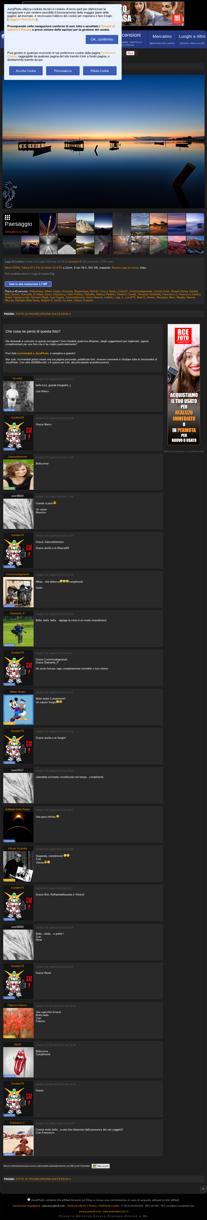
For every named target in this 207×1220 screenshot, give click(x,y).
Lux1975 (130, 297)
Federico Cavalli (126, 294)
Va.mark (67, 300)
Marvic (151, 297)
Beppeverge (81, 291)
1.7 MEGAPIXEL (106, 200)
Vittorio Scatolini (83, 300)
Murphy (180, 297)
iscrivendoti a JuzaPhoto (33, 353)
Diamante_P (28, 294)
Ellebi (39, 294)
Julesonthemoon (75, 297)
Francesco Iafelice (190, 294)
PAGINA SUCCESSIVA (56, 313)
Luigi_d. (119, 297)
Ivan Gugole (57, 297)
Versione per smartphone (26, 1205)
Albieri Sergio (52, 291)
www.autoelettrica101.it (115, 1211)
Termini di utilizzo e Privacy (82, 1205)
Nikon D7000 (12, 267)
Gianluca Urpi (21, 297)
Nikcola (9, 300)
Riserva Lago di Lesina (125, 267)
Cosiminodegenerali (140, 291)
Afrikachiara (36, 291)
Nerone (191, 297)
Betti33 (94, 291)
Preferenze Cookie (109, 1205)
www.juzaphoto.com (90, 1211)
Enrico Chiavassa (54, 294)
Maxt (172, 297)
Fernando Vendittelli (149, 294)
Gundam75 (75, 261)
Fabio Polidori (75, 294)
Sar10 (57, 300)
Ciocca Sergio (108, 291)
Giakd (8, 297)
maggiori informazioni (22, 19)
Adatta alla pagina (106, 82)
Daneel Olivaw (179, 291)
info (201, 451)
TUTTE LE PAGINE (27, 313)
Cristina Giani (161, 291)
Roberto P (46, 300)
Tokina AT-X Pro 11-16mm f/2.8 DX (41, 267)
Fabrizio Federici (105, 294)
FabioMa (89, 294)
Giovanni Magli (39, 297)
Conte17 (123, 291)
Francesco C (169, 294)
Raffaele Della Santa (27, 300)
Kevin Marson (94, 297)
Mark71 (141, 297)
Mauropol (162, 297)
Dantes (15, 294)
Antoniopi (67, 291)
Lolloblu (108, 297)
